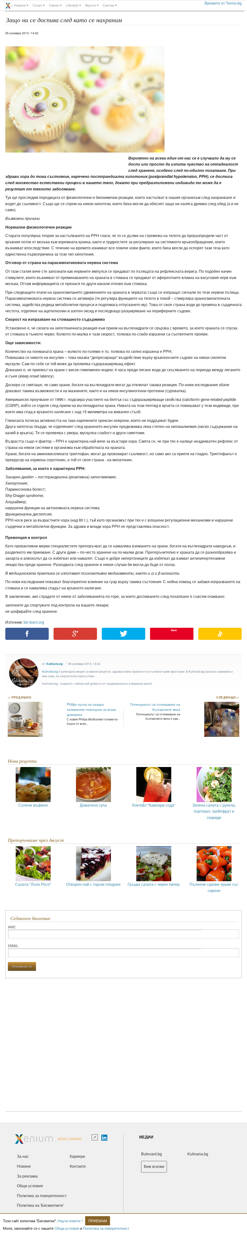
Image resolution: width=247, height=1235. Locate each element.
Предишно (19, 697)
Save (174, 630)
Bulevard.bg (151, 1154)
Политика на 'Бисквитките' (40, 1205)
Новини (24, 1166)
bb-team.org (34, 622)
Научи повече (69, 1220)
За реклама (27, 1176)
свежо (54, 5)
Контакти (78, 1166)
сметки (108, 5)
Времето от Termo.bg (223, 3)
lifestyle (72, 5)
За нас (23, 1156)
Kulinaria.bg (54, 664)
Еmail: (13, 945)
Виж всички (154, 1167)
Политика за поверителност (106, 1228)
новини (20, 5)
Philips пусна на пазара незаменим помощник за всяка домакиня (91, 709)
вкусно (90, 5)
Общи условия (67, 1228)
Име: (12, 926)
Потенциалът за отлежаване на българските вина (155, 707)
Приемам (97, 1220)
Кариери (77, 1156)
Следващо (227, 697)
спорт (37, 5)
